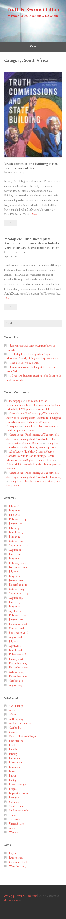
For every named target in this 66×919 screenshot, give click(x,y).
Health (13, 749)
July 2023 (14, 528)
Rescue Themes (12, 900)
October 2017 (17, 672)
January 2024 (16, 523)
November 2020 (18, 567)
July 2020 (14, 572)
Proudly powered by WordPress (20, 896)
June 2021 (14, 554)
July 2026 (14, 506)
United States (16, 824)
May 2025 (14, 510)
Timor (12, 815)
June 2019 (14, 602)
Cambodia (15, 728)
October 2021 (17, 541)
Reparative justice (19, 793)
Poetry (12, 780)
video (12, 828)
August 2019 (16, 598)
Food (12, 745)
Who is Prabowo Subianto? (24, 363)
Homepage (15, 401)
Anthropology (17, 719)
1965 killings (16, 706)
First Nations (16, 741)
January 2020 (16, 580)
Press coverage (17, 784)
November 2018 (18, 624)
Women (13, 832)
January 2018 (16, 659)
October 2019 (17, 589)
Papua (12, 776)
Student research (18, 811)
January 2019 (16, 620)
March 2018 (16, 650)
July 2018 (14, 641)
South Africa (16, 806)
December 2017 (18, 663)
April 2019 (15, 611)
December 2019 (18, 585)
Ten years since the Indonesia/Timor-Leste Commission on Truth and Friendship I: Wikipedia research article (33, 405)
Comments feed (18, 862)
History (13, 754)
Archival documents (20, 723)
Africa (12, 714)
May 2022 (14, 537)
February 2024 (17, 519)
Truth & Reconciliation (33, 9)
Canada (13, 732)
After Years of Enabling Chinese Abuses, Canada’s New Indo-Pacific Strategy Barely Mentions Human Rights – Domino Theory (30, 456)
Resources (15, 797)
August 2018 (16, 637)
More (34, 215)
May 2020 (14, 576)
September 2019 (18, 593)
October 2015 (17, 681)
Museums (14, 767)
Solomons (14, 802)
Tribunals (14, 819)
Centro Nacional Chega (22, 736)
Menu (33, 46)
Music (12, 771)
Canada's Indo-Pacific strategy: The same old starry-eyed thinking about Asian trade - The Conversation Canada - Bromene (32, 439)
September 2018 (18, 633)
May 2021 (14, 558)
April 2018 (15, 646)
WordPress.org (17, 866)
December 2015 (18, 676)
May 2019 (14, 606)
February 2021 (17, 563)
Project (13, 789)
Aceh (12, 710)
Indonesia (14, 758)
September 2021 (18, 545)
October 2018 (17, 628)
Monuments (15, 762)
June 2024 (14, 515)
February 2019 (17, 615)
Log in (12, 853)
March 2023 (16, 532)
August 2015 (16, 685)
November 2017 (18, 668)
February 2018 (17, 654)
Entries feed (16, 858)
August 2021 (16, 550)
